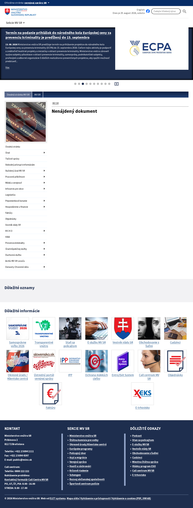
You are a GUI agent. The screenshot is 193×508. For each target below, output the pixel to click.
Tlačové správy (12, 158)
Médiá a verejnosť (13, 182)
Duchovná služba (13, 254)
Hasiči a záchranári (80, 466)
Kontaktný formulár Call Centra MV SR (26, 479)
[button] (15, 21)
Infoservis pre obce (14, 188)
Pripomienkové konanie (16, 200)
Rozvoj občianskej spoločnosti (87, 479)
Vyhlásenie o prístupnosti (95, 498)
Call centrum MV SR (143, 470)
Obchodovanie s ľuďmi (145, 453)
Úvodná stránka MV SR (18, 94)
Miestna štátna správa (145, 461)
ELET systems (58, 498)
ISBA (7, 236)
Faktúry (8, 212)
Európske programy (81, 448)
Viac (7, 67)
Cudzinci (137, 457)
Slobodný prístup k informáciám (20, 164)
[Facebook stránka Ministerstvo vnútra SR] (148, 11)
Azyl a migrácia (78, 457)
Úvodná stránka (12, 146)
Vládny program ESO (144, 466)
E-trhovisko (139, 475)
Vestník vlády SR (13, 224)
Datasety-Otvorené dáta (16, 267)
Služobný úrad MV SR (15, 170)
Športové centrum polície (84, 483)
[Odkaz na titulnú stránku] (21, 11)
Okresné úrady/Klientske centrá (88, 444)
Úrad (7, 152)
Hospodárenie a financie (16, 206)
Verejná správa (78, 461)
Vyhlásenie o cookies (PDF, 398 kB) (131, 498)
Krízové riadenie (79, 470)
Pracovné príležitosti (15, 176)
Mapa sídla (73, 498)
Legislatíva (10, 194)
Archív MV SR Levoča (15, 260)
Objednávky (10, 218)
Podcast (137, 435)
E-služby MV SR (140, 444)
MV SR (37, 94)
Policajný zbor (78, 453)
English (141, 9)
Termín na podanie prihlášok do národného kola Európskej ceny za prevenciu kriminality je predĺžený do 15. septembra (58, 35)
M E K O (8, 230)
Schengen (75, 475)
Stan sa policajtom (143, 440)
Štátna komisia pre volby (84, 440)
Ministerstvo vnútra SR (83, 435)
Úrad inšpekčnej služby (16, 248)
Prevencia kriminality (15, 242)
